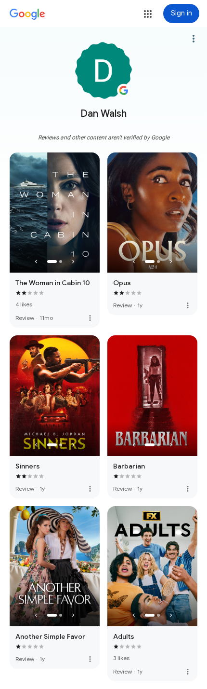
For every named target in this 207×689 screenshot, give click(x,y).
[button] (147, 14)
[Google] (27, 14)
